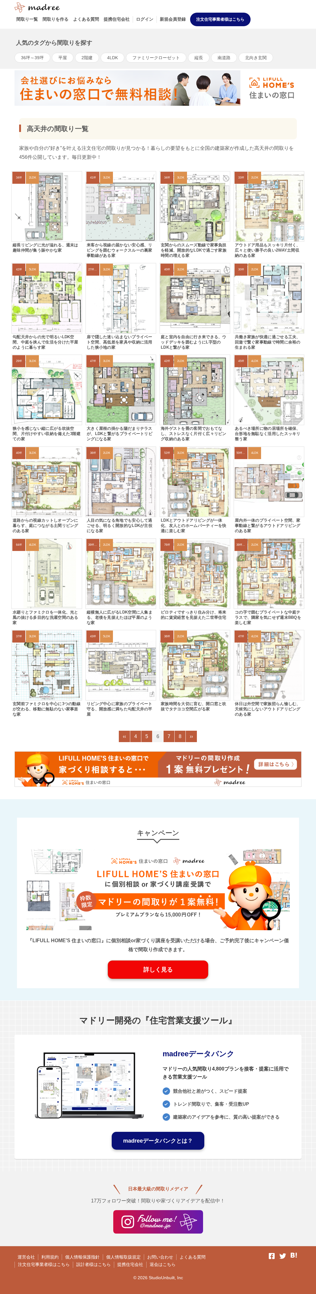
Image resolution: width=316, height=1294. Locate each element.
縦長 (198, 57)
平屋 (62, 57)
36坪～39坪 (32, 57)
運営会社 (26, 1257)
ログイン (144, 19)
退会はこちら (163, 1264)
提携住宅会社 (117, 19)
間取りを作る (56, 19)
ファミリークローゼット (156, 57)
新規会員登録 (173, 19)
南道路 (224, 57)
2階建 (87, 57)
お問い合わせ (160, 1257)
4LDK (112, 57)
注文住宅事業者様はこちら (220, 19)
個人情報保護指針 (82, 1257)
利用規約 (50, 1257)
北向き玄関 (256, 57)
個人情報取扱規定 (123, 1257)
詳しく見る (158, 969)
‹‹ (124, 736)
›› (191, 736)
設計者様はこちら (93, 1264)
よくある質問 (86, 19)
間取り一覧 (27, 19)
